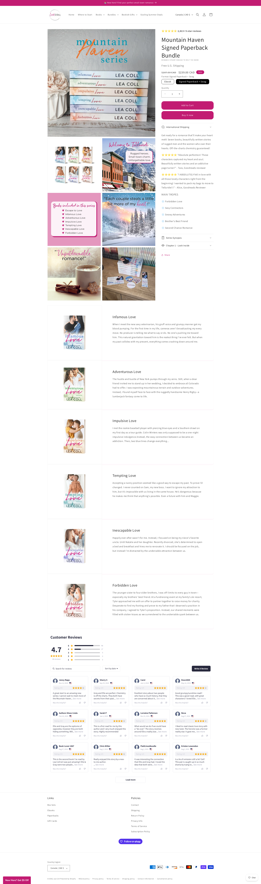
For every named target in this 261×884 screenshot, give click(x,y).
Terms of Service (139, 826)
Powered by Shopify (68, 879)
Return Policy (137, 815)
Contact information (146, 879)
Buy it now (187, 115)
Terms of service (113, 879)
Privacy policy (98, 879)
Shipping (135, 810)
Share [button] (167, 255)
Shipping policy (128, 879)
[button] (100, 14)
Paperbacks (53, 815)
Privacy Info (136, 821)
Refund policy (84, 879)
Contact (135, 805)
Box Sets (51, 805)
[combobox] (111, 669)
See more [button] (76, 698)
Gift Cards (52, 821)
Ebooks (51, 810)
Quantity (165, 88)
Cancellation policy (164, 879)
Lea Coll (57, 879)
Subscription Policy (140, 831)
